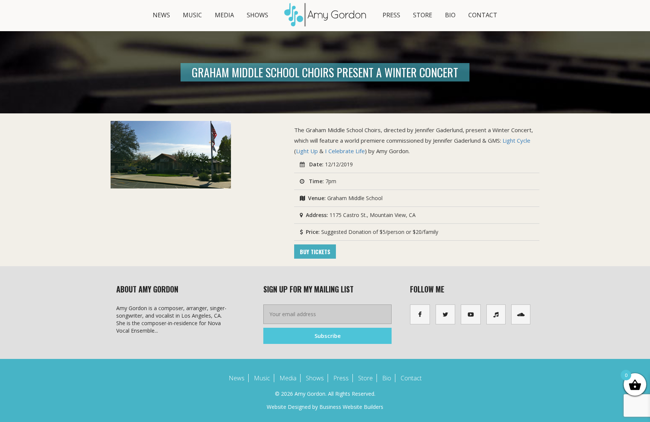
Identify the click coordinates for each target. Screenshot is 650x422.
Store (422, 15)
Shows (257, 15)
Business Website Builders (351, 406)
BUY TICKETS (315, 251)
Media (224, 15)
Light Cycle (516, 140)
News (161, 15)
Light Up (307, 151)
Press (391, 15)
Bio (450, 15)
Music (192, 15)
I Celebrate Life (345, 151)
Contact (482, 15)
